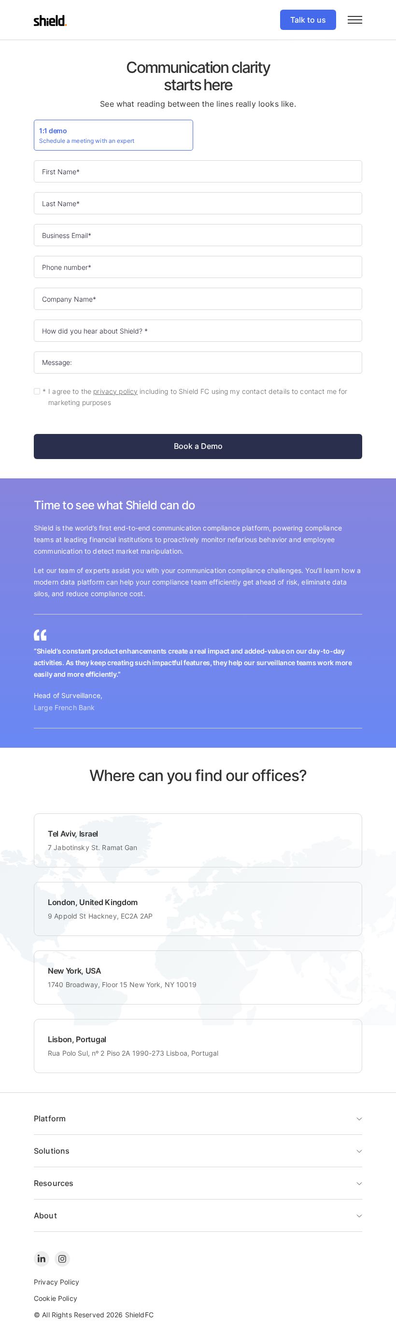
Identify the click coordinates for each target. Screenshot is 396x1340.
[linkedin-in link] (41, 1259)
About (45, 1215)
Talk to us (308, 20)
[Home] (50, 20)
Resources (53, 1183)
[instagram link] (62, 1259)
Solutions (52, 1151)
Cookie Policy (55, 1298)
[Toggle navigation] (355, 20)
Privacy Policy (56, 1282)
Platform (50, 1118)
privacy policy (115, 391)
